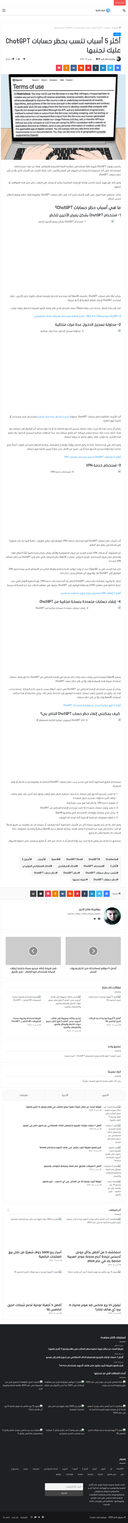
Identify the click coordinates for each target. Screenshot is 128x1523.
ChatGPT (93, 859)
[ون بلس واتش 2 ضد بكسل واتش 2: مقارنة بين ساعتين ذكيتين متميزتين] (64, 1440)
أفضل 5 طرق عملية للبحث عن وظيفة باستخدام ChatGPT (92, 705)
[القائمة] (3, 11)
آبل (111, 1469)
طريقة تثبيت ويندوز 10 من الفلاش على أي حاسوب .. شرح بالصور (72, 1182)
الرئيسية (115, 28)
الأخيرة (65, 1095)
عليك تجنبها (79, 879)
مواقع (58, 1474)
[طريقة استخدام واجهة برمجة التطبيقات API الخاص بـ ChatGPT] (23, 1005)
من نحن (15, 1517)
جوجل (25, 1469)
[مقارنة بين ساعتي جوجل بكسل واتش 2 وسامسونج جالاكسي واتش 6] (22, 1440)
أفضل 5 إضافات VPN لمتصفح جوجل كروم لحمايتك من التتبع (91, 593)
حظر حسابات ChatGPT (105, 879)
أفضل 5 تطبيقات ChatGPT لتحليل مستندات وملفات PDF (93, 457)
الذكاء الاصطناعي (67, 866)
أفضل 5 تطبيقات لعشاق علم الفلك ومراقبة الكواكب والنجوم (72, 1166)
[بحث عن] (124, 11)
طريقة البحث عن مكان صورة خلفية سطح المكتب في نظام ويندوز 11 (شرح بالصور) (63, 1107)
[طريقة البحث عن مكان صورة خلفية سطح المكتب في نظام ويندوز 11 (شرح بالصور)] (112, 1113)
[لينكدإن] (103, 68)
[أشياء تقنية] (103, 10)
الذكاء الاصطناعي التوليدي (36, 866)
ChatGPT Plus (73, 859)
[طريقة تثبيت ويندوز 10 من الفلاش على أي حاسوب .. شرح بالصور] (112, 1188)
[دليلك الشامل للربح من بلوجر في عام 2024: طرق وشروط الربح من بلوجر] (105, 1391)
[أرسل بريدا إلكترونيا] (97, 59)
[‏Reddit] (81, 68)
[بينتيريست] (88, 68)
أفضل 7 (75, 1469)
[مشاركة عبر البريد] (40, 894)
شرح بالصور (111, 1474)
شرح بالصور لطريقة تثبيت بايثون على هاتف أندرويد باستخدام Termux (70, 1148)
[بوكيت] (59, 68)
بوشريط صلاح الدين (108, 59)
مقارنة (80, 1474)
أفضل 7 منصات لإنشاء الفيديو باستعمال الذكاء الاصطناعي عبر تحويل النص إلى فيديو (62, 1126)
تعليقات (24, 1095)
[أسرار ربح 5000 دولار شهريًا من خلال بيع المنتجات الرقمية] (34, 1233)
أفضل (94, 1469)
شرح (122, 1474)
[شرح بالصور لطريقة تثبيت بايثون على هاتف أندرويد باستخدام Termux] (112, 1154)
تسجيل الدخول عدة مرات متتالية (53, 416)
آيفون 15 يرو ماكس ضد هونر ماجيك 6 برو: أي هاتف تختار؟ (95, 1307)
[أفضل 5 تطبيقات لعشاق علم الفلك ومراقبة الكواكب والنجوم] (112, 1171)
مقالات (106, 28)
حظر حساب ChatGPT (45, 873)
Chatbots (111, 859)
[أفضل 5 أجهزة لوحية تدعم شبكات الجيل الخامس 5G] (103, 1005)
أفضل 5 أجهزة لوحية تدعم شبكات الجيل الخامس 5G (34, 1307)
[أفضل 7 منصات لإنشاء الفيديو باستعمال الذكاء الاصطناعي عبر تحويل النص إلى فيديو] (112, 1134)
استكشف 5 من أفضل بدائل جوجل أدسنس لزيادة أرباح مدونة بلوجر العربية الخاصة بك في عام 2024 (94, 1256)
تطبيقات (35, 1469)
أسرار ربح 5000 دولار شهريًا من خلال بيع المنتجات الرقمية (35, 1254)
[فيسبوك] (118, 68)
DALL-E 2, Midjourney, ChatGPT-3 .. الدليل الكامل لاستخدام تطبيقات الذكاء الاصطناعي (77, 316)
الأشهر (105, 1095)
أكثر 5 (113, 866)
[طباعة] (33, 894)
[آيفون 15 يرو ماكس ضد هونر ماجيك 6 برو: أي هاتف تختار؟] (93, 1285)
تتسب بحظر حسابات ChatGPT (101, 873)
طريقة (100, 1474)
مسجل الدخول (102, 1081)
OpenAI (55, 859)
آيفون (103, 1469)
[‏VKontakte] (74, 68)
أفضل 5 (26, 859)
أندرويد (64, 1469)
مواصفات (69, 1474)
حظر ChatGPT (70, 873)
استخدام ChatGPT (93, 866)
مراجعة (90, 1474)
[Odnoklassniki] (66, 68)
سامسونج (15, 1469)
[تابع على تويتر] (99, 59)
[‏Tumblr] (96, 68)
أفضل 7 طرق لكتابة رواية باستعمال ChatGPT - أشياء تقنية (90, 1056)
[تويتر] (110, 68)
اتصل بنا (6, 1517)
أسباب (41, 859)
